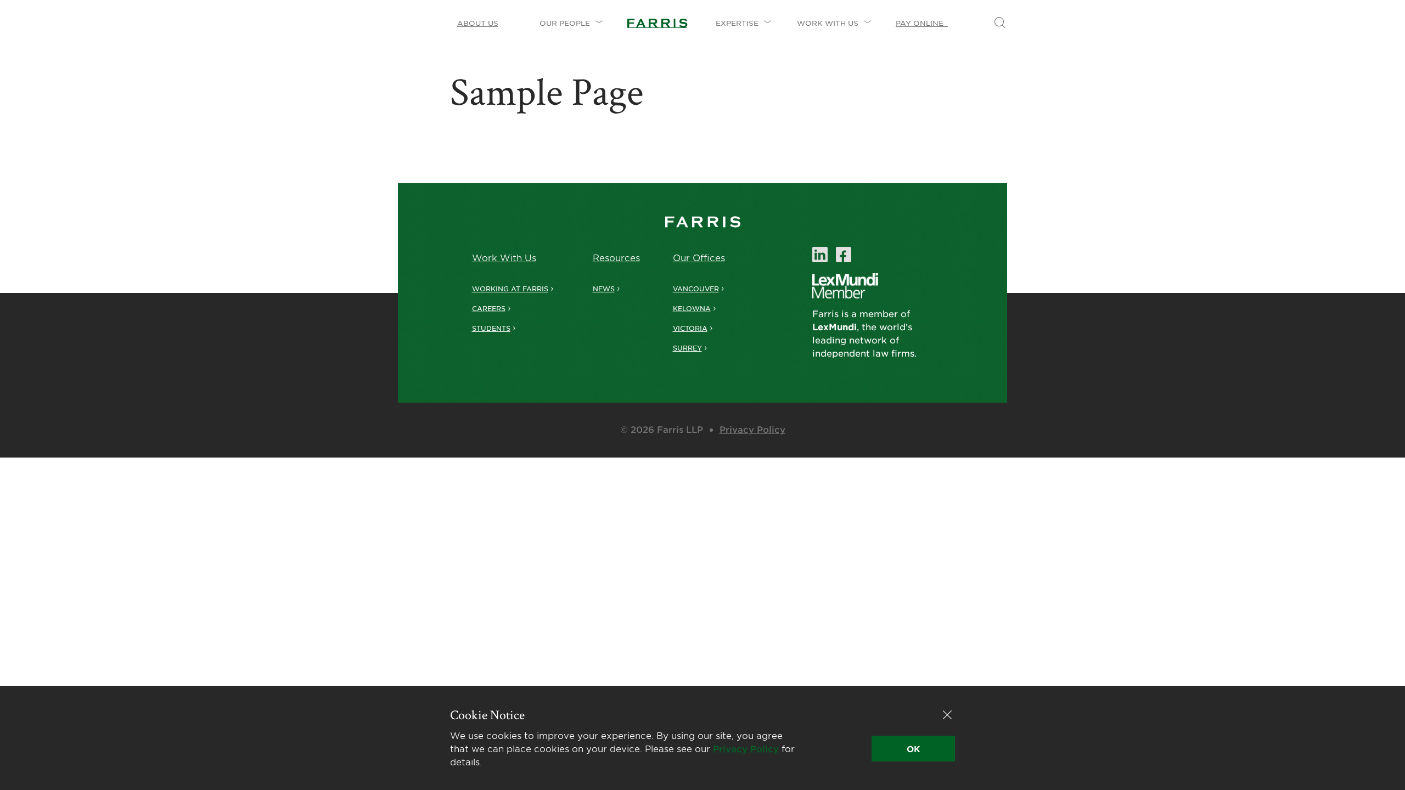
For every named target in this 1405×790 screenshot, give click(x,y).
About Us (477, 23)
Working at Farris (510, 288)
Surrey (687, 347)
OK (913, 748)
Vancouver (696, 288)
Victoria (690, 328)
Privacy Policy (752, 429)
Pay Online (922, 23)
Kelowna (692, 308)
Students (491, 328)
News (604, 288)
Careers (488, 308)
